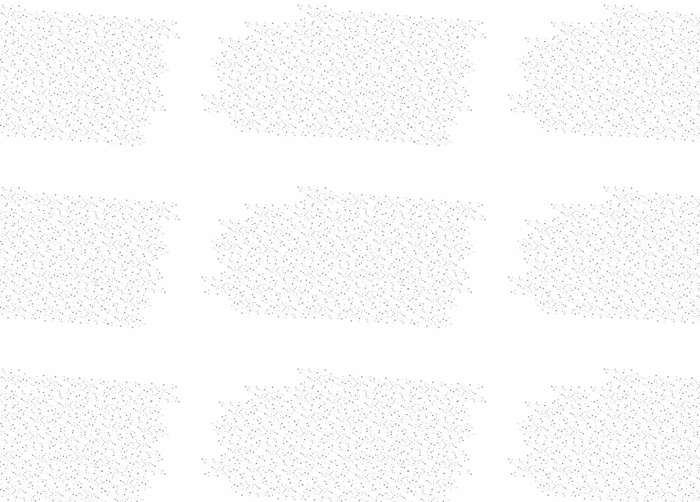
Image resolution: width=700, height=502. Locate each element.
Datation (359, 69)
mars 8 (336, 261)
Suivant (428, 439)
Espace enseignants (365, 43)
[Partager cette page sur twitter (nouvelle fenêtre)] (335, 111)
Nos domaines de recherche (311, 7)
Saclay (350, 261)
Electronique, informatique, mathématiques (283, 101)
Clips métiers (281, 131)
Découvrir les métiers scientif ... (298, 63)
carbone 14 (321, 266)
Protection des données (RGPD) (307, 463)
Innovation (338, 7)
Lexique (388, 463)
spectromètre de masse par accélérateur (392, 261)
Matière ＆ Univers (375, 69)
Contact (386, 43)
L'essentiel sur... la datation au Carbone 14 (336, 243)
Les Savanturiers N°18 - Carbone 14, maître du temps (342, 239)
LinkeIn (429, 463)
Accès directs (406, 7)
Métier (320, 69)
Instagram (421, 463)
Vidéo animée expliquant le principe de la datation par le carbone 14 (350, 246)
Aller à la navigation (405, 18)
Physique (277, 71)
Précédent (318, 439)
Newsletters (342, 43)
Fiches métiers (283, 153)
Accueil (279, 63)
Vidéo (311, 69)
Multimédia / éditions (338, 47)
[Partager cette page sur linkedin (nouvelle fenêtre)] (391, 111)
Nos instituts (356, 7)
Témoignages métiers (281, 142)
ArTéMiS (340, 266)
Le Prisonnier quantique (452, 42)
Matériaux (278, 123)
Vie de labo (279, 161)
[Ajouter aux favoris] (333, 107)
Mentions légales (274, 463)
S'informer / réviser (306, 47)
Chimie (275, 79)
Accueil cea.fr (421, 43)
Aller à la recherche (426, 18)
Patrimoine (331, 69)
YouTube (425, 463)
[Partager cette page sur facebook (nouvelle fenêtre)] (374, 107)
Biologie (276, 87)
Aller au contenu (386, 18)
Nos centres (375, 7)
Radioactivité (346, 69)
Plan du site (336, 463)
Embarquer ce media (422, 217)
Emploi (390, 7)
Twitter (417, 463)
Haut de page (658, 433)
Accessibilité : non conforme (363, 463)
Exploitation (279, 114)
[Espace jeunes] (300, 32)
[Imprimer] (314, 107)
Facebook (412, 463)
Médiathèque (402, 43)
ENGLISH (431, 7)
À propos (284, 7)
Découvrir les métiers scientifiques (383, 47)
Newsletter (402, 463)
